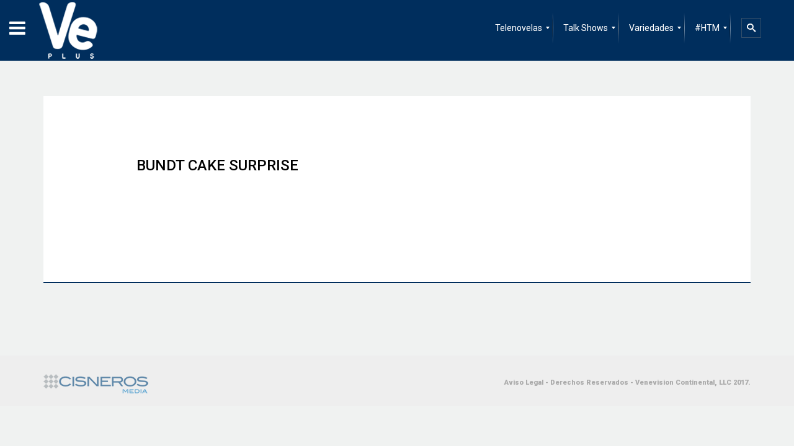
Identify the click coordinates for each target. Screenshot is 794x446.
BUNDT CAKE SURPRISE (217, 165)
